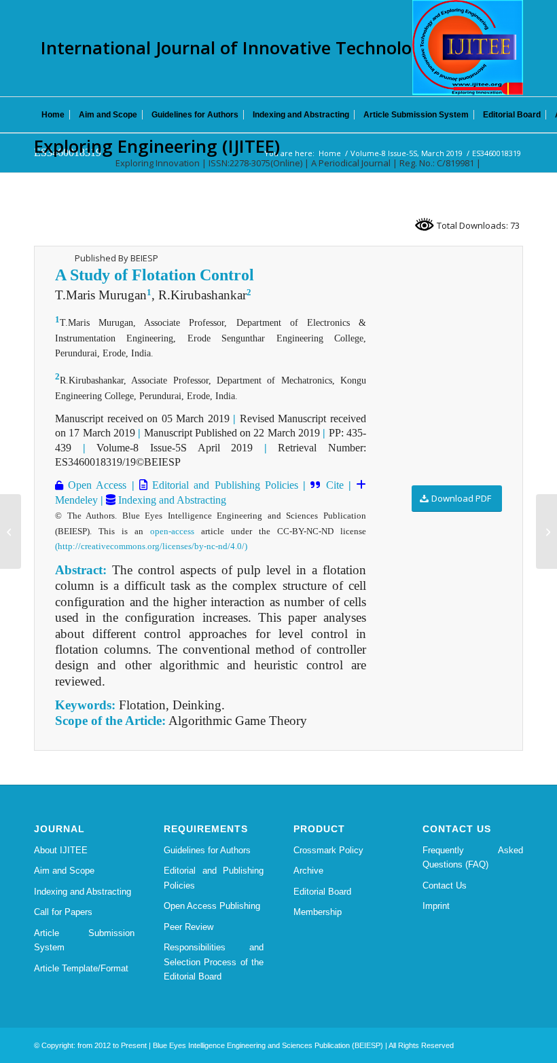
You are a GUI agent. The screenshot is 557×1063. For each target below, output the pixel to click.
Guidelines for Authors (207, 850)
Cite (335, 485)
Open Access (94, 485)
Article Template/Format (81, 968)
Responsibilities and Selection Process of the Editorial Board (214, 962)
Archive (308, 870)
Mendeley (76, 500)
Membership (317, 912)
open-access (172, 531)
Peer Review (188, 927)
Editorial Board (322, 892)
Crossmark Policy (328, 850)
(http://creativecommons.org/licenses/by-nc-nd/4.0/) (151, 546)
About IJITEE (61, 850)
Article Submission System (84, 940)
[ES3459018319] (10, 531)
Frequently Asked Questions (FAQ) (473, 857)
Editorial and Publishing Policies (222, 485)
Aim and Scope (64, 870)
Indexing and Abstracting (170, 500)
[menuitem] (53, 115)
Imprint (436, 906)
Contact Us (445, 885)
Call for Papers (63, 912)
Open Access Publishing (212, 906)
